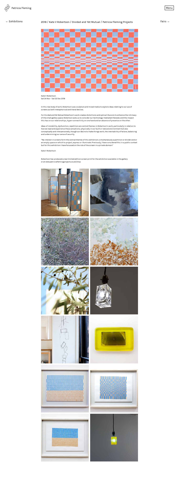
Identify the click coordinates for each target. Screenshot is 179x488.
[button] (169, 8)
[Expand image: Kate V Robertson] (65, 192)
